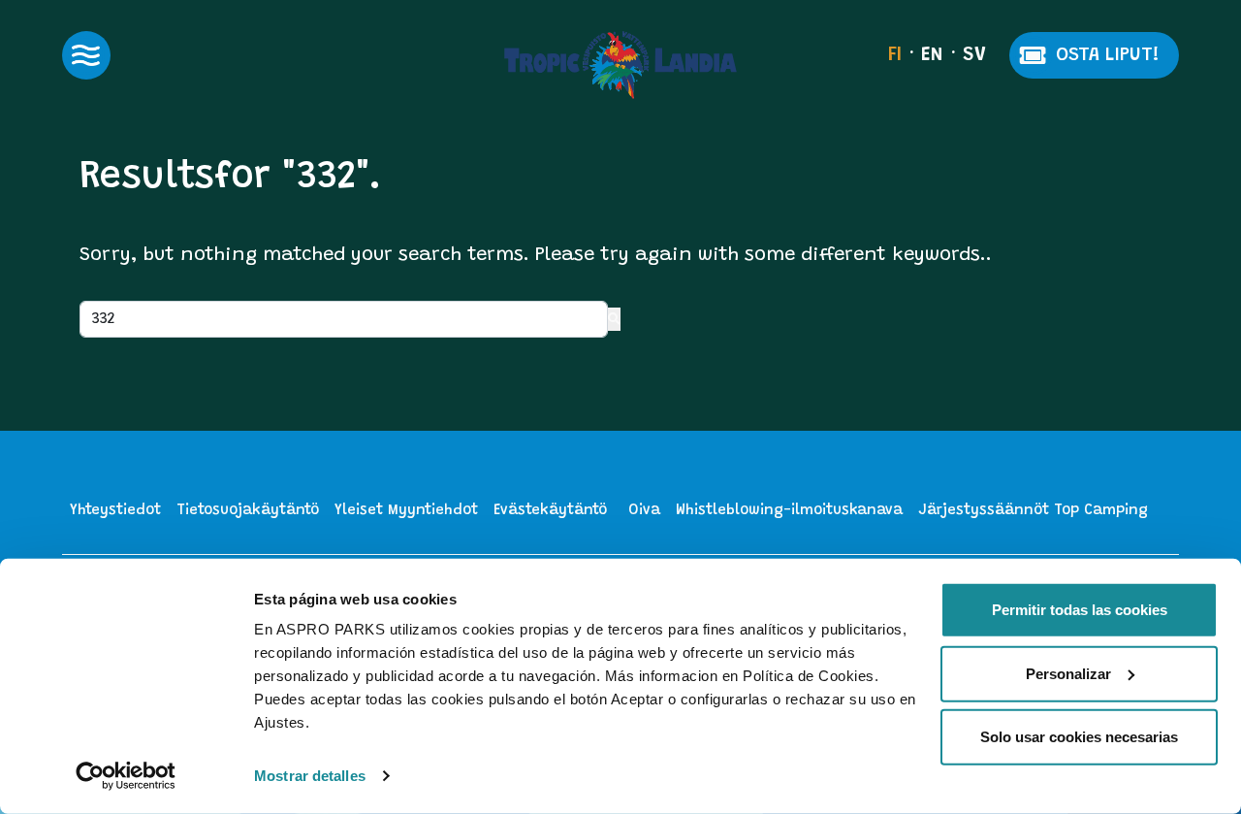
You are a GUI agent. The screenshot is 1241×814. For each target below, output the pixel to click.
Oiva (644, 511)
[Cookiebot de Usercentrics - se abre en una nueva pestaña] (125, 776)
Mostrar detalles (310, 775)
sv (974, 55)
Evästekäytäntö (550, 511)
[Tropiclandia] (620, 65)
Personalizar (1068, 673)
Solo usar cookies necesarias (1079, 737)
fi (895, 55)
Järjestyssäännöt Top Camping (1033, 511)
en (932, 55)
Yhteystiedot (115, 511)
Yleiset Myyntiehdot (406, 511)
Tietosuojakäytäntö (247, 511)
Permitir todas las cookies (1079, 610)
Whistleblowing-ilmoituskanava (789, 511)
